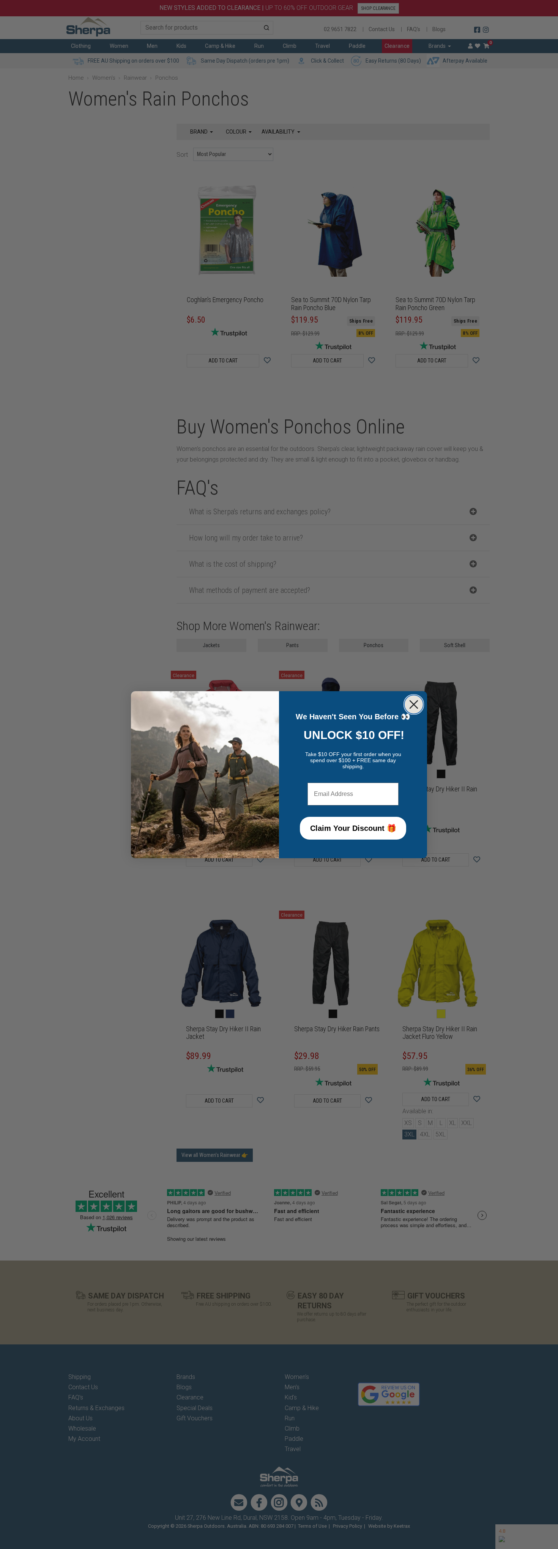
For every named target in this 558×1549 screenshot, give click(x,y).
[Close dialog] (413, 704)
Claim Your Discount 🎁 (353, 828)
